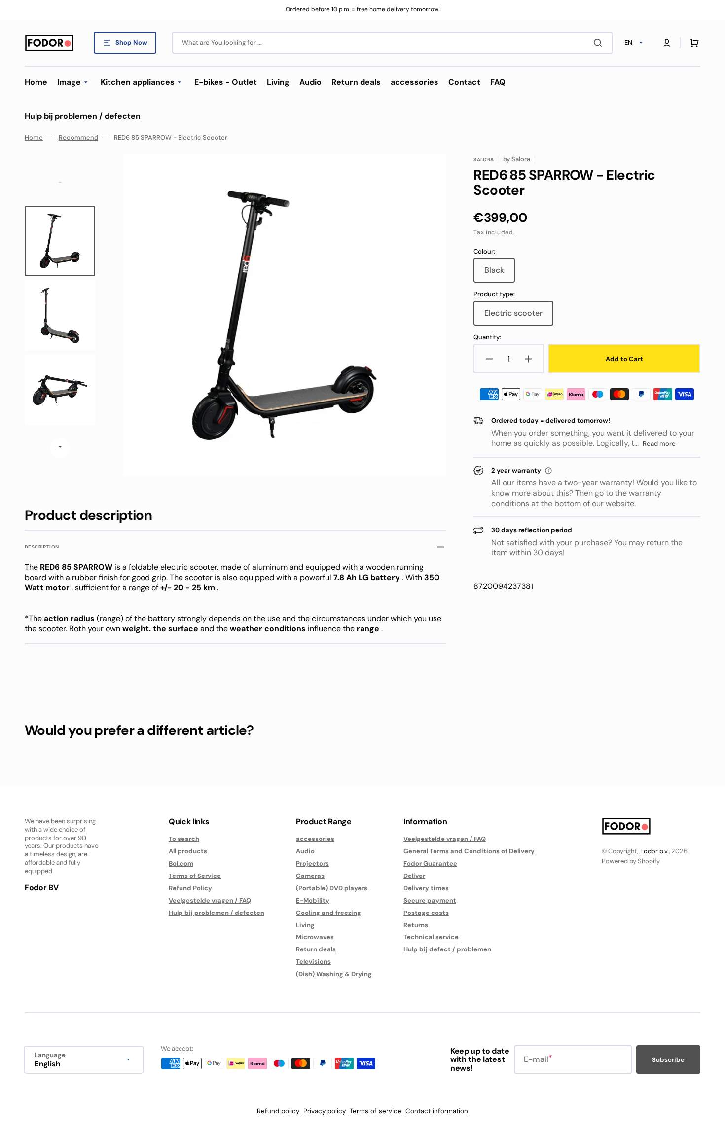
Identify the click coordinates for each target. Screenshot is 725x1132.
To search (184, 839)
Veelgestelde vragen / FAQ (210, 900)
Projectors (312, 863)
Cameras (310, 876)
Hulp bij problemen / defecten (216, 913)
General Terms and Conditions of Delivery (469, 851)
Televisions (313, 961)
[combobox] (392, 43)
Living (305, 925)
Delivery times (426, 888)
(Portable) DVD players (331, 888)
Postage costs (426, 913)
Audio (305, 851)
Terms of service (375, 1111)
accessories (315, 839)
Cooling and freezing (328, 913)
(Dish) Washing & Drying (334, 974)
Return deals (316, 949)
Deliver (414, 876)
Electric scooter (518, 317)
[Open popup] (548, 470)
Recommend (78, 138)
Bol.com (181, 863)
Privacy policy (324, 1111)
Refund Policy (190, 888)
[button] (667, 43)
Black (499, 274)
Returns (415, 925)
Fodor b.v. (654, 851)
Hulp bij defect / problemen (447, 949)
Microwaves (315, 937)
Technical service (431, 937)
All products (188, 851)
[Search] (600, 43)
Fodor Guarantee (430, 863)
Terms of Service (195, 876)
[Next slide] (60, 448)
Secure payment (429, 900)
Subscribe (668, 1060)
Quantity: (487, 337)
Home (34, 138)
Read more (659, 443)
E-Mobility (312, 900)
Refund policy (278, 1111)
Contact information (436, 1111)
